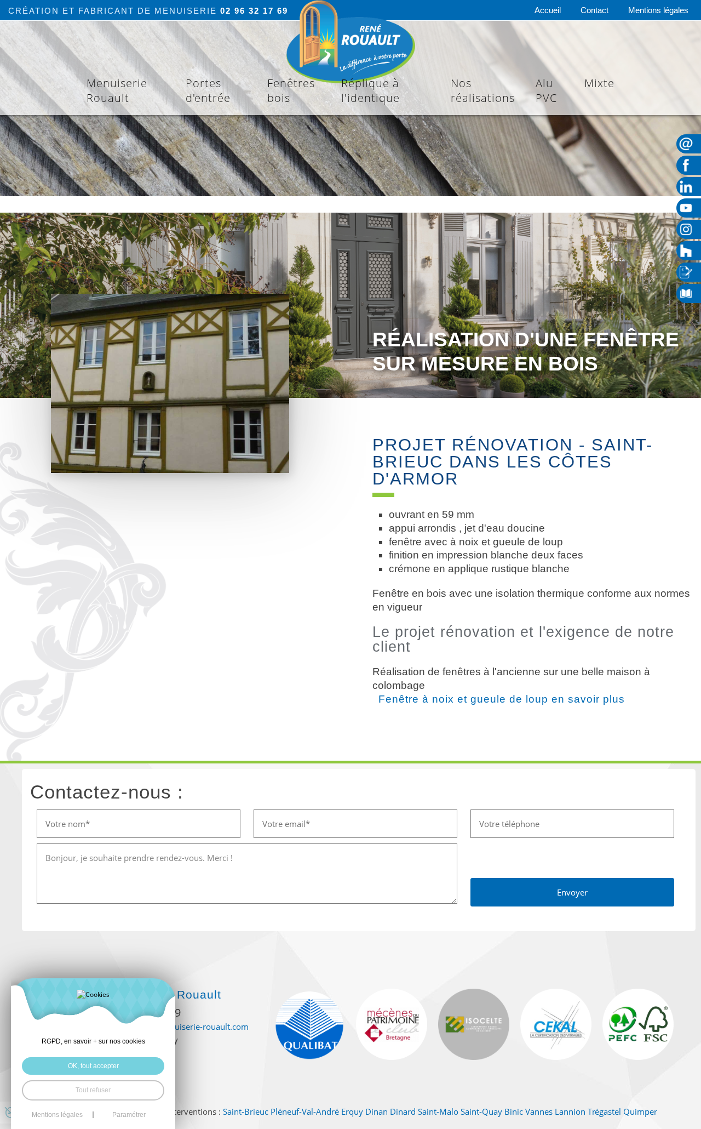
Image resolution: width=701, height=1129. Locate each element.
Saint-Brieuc (245, 1111)
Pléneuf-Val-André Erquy (317, 1111)
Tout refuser (93, 1090)
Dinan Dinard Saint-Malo (411, 1111)
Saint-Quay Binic (492, 1111)
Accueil (548, 10)
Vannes (539, 1111)
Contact (594, 10)
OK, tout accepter (93, 1066)
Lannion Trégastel (588, 1111)
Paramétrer (129, 1114)
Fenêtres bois (291, 90)
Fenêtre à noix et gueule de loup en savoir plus (500, 699)
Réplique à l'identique (370, 90)
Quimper (640, 1111)
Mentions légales (658, 10)
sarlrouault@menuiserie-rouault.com (179, 1026)
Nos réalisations (483, 90)
